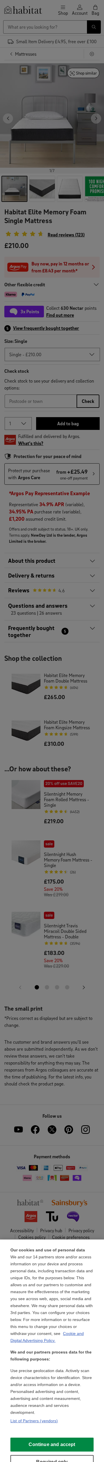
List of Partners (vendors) (34, 1420)
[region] (52, 1351)
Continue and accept (52, 1444)
